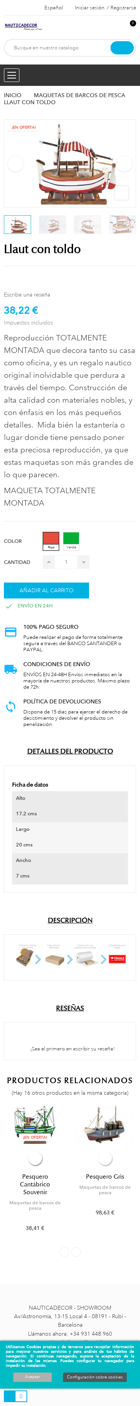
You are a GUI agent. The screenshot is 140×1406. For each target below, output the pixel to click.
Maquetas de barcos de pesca (35, 1205)
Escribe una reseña (27, 294)
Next (124, 163)
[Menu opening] (11, 75)
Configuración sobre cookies (95, 1377)
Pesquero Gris (105, 1177)
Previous (15, 163)
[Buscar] (122, 47)
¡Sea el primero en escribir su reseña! (72, 1049)
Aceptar (32, 1377)
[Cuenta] (117, 27)
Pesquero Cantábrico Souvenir (35, 1184)
